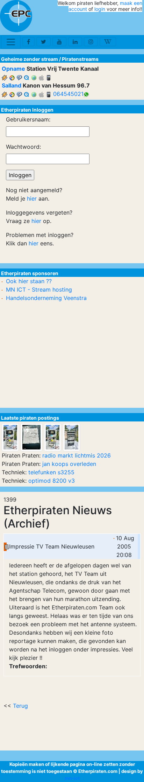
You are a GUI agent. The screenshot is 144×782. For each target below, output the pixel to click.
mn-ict (72, 778)
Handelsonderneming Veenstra (46, 297)
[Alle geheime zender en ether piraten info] (16, 16)
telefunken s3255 (51, 472)
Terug (20, 705)
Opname (13, 68)
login (99, 9)
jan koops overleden (69, 463)
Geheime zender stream (29, 59)
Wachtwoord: (23, 146)
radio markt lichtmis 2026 (76, 455)
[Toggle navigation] (11, 42)
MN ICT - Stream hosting (39, 289)
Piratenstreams (80, 59)
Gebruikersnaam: (28, 119)
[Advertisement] (101, 23)
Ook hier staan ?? (29, 281)
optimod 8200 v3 (51, 480)
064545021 (68, 93)
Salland (11, 85)
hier (32, 198)
